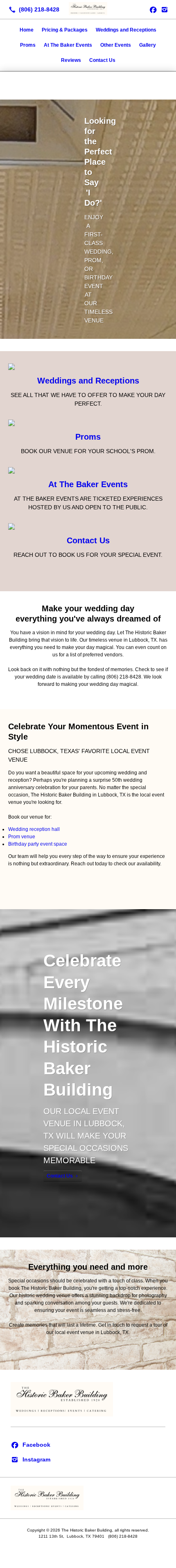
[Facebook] (30, 1444)
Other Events (115, 45)
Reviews (71, 60)
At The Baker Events (68, 45)
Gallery (147, 45)
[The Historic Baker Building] (88, 8)
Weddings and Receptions (126, 30)
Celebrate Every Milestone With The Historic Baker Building (83, 1025)
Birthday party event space (37, 844)
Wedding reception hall (34, 829)
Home (27, 30)
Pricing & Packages (65, 30)
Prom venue (21, 837)
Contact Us (102, 60)
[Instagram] (164, 9)
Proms (28, 45)
